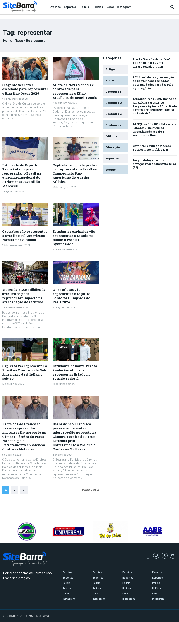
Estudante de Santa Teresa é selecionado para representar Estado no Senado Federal (75, 371)
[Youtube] (173, 556)
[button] (172, 7)
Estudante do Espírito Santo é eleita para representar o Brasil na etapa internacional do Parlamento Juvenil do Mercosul (21, 175)
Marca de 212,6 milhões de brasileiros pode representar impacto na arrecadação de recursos (24, 295)
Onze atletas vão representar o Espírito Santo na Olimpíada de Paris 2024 (71, 295)
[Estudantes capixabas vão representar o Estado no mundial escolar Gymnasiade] (76, 214)
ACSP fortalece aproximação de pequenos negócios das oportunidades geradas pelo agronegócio (153, 82)
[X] (165, 556)
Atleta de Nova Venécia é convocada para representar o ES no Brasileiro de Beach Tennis (75, 90)
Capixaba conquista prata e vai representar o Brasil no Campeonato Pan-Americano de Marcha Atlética (75, 173)
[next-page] (24, 490)
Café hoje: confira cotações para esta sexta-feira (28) (152, 147)
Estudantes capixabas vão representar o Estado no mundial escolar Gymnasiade (74, 237)
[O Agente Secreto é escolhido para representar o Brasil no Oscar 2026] (25, 68)
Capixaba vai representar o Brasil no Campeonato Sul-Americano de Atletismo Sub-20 (24, 371)
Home (7, 40)
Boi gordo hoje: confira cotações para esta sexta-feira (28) (154, 163)
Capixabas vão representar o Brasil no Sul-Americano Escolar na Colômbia (24, 235)
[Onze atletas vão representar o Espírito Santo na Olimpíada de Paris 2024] (76, 272)
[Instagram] (156, 556)
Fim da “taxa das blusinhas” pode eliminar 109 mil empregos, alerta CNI (151, 62)
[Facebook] (148, 556)
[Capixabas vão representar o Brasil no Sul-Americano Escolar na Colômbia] (25, 214)
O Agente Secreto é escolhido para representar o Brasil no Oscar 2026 (25, 88)
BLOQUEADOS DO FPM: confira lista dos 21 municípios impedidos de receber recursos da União (154, 129)
